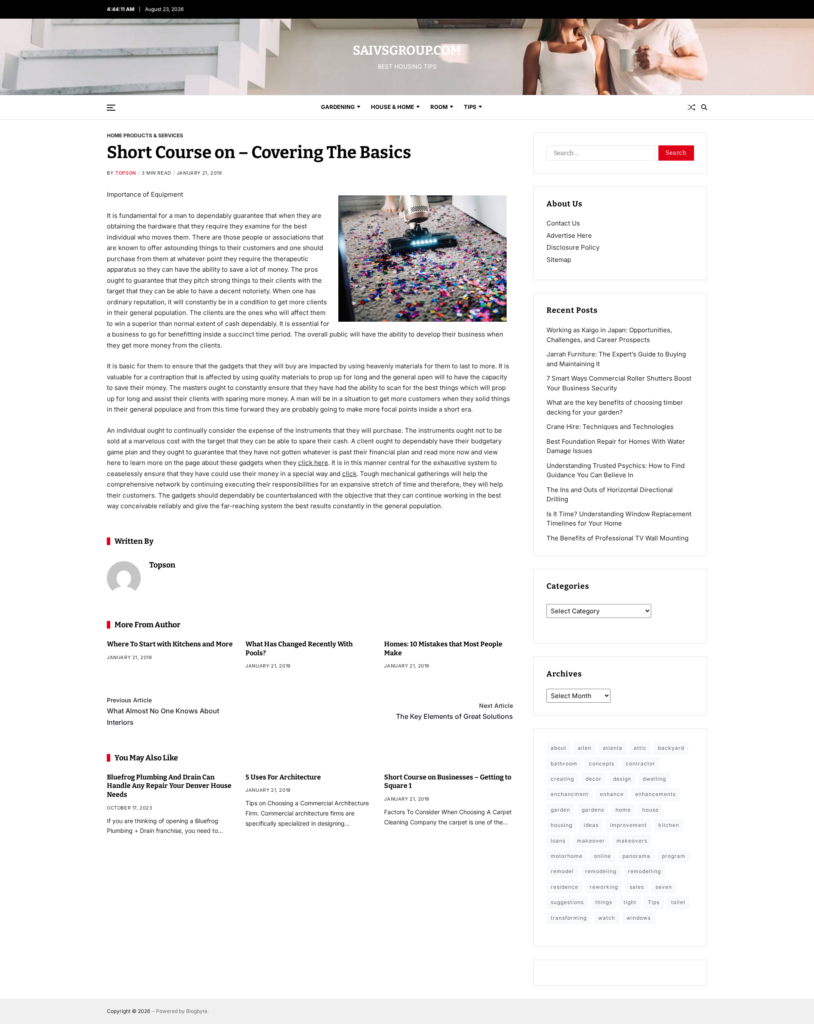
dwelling (654, 779)
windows (639, 918)
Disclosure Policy (572, 247)
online (602, 856)
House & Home (392, 106)
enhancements (655, 794)
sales (637, 887)
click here (313, 463)
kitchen (668, 825)
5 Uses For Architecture (283, 777)
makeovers (631, 841)
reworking (604, 887)
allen (584, 748)
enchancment (569, 794)
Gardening (338, 106)
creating (562, 779)
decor (593, 779)
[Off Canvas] (111, 108)
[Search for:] (599, 154)
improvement (628, 825)
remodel (562, 871)
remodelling (644, 871)
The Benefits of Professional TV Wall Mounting (617, 538)
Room (439, 106)
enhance (612, 794)
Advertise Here (569, 235)
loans (558, 841)
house (650, 810)
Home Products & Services (145, 135)
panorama (636, 856)
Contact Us (563, 223)
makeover (591, 841)
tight (630, 902)
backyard (671, 748)
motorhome (567, 856)
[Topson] (124, 578)
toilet (678, 902)
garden (560, 810)
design (622, 779)
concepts (601, 763)
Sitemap (558, 260)
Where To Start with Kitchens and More (170, 644)
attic (640, 748)
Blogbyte (196, 1011)
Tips (470, 106)
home (623, 810)
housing (561, 825)
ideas (591, 825)
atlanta (612, 748)
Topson (125, 173)
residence (564, 887)
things (603, 902)
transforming (569, 918)
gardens (593, 810)
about (558, 748)
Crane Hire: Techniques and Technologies (610, 427)
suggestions (567, 902)
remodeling (600, 871)
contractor (640, 763)
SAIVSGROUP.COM (407, 50)
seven (663, 887)
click (349, 474)
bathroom (564, 763)
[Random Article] (691, 107)
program (674, 856)
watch (606, 918)
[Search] (704, 107)
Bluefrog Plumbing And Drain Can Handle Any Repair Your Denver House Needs (169, 786)
